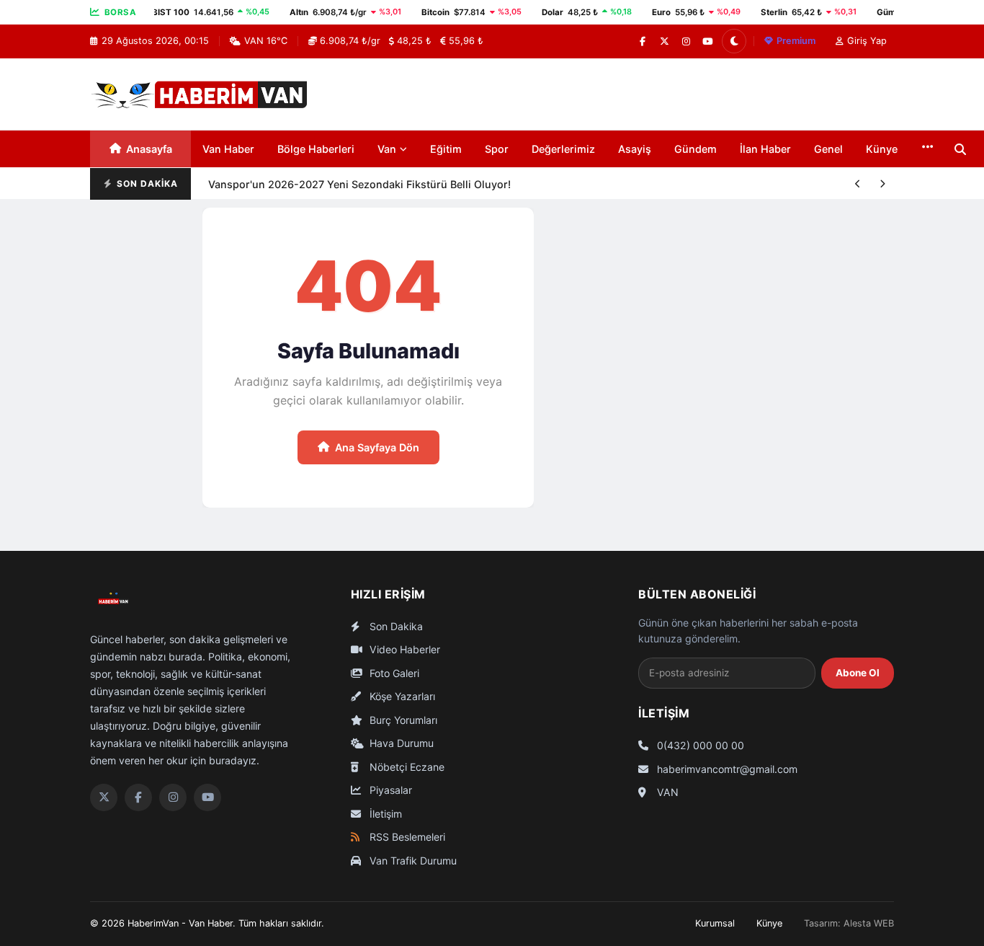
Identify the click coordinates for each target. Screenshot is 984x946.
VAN (666, 792)
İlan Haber (765, 149)
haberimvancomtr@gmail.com (725, 769)
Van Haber (228, 149)
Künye (882, 149)
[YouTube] (707, 41)
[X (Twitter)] (664, 41)
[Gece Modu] (734, 41)
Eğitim (446, 149)
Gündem (695, 149)
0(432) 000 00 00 (699, 745)
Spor (497, 149)
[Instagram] (686, 41)
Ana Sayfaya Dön (377, 447)
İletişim (384, 814)
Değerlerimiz (563, 149)
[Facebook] (642, 41)
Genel (828, 149)
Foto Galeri (393, 673)
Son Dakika (395, 626)
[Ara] (960, 149)
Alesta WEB (869, 923)
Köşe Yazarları (401, 696)
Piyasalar (389, 790)
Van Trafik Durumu (412, 860)
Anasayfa (149, 149)
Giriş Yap (867, 40)
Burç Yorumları (402, 720)
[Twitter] (103, 797)
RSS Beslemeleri (406, 837)
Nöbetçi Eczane (405, 767)
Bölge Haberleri (315, 149)
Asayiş (634, 149)
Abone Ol (858, 672)
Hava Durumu (400, 743)
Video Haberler (403, 649)
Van (386, 149)
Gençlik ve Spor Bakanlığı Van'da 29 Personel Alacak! (340, 199)
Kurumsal (715, 923)
